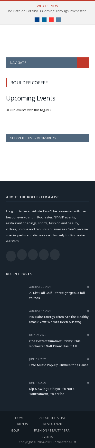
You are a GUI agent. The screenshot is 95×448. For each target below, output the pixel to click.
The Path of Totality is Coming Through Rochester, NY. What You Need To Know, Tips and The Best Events (48, 11)
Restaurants (54, 424)
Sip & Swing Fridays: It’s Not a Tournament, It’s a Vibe (52, 391)
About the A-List (52, 418)
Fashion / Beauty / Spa (51, 430)
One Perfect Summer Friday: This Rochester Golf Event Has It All (55, 343)
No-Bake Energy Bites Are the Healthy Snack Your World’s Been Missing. (59, 319)
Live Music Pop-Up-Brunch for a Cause (58, 365)
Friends (22, 424)
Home (19, 418)
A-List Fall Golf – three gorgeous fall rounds (57, 295)
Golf (15, 430)
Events (47, 436)
